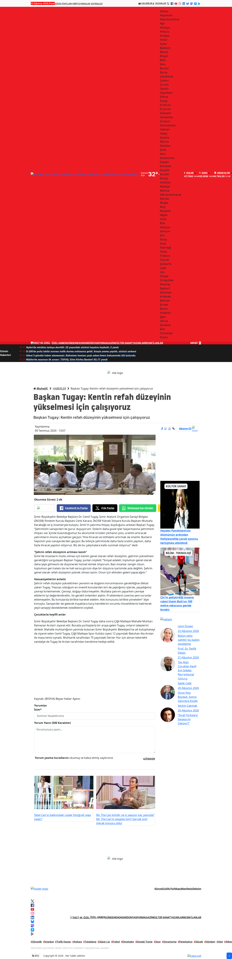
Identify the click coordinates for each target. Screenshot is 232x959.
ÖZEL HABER (59, 343)
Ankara (77, 941)
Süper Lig (104, 941)
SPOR (100, 343)
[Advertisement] (94, 670)
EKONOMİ (82, 343)
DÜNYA (92, 343)
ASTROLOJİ (96, 3)
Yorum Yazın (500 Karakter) (52, 723)
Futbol (115, 941)
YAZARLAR (160, 3)
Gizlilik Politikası (171, 888)
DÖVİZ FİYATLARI (63, 3)
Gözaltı (198, 941)
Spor (157, 941)
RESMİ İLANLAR (154, 343)
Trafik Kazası (63, 941)
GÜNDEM (71, 343)
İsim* (38, 709)
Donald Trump (144, 941)
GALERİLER (146, 3)
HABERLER (59, 388)
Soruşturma (169, 941)
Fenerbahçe (185, 941)
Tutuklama (89, 941)
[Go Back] (229, 956)
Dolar (190, 173)
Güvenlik (36, 941)
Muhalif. (42, 388)
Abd (220, 941)
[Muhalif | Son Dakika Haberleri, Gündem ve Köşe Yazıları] (39, 888)
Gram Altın (223, 173)
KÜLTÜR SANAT (123, 343)
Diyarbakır (127, 941)
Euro (204, 173)
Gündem (209, 941)
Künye (158, 888)
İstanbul (48, 941)
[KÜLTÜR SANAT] (180, 504)
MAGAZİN (109, 343)
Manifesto (187, 888)
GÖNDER (149, 759)
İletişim (197, 888)
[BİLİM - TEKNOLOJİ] (180, 571)
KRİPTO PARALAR (81, 3)
